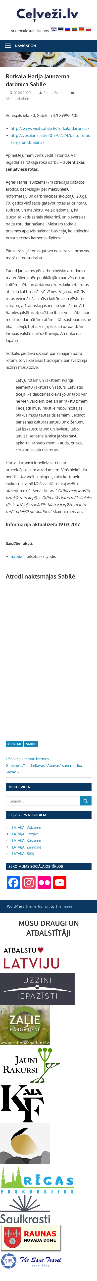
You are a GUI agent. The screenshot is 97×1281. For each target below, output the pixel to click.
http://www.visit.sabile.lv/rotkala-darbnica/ (50, 128)
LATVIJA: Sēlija (24, 853)
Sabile (16, 556)
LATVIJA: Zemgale (26, 847)
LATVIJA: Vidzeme (26, 827)
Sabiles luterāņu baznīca (28, 758)
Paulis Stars (53, 93)
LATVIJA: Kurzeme (26, 840)
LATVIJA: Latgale (25, 834)
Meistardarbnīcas (19, 99)
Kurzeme (14, 744)
